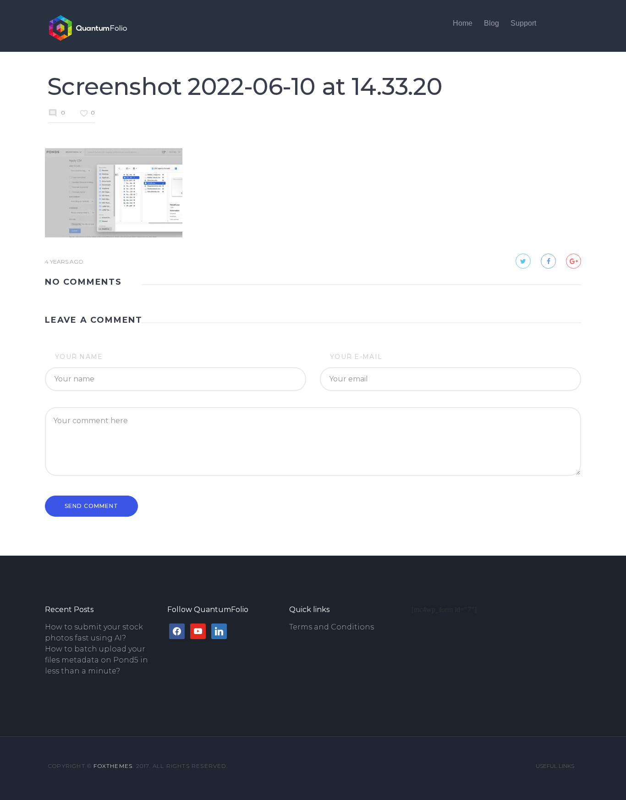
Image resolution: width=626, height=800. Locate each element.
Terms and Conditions (331, 627)
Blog (491, 23)
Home (462, 23)
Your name (79, 357)
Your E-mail (356, 357)
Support (523, 23)
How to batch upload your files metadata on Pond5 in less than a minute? (96, 660)
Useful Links (555, 765)
